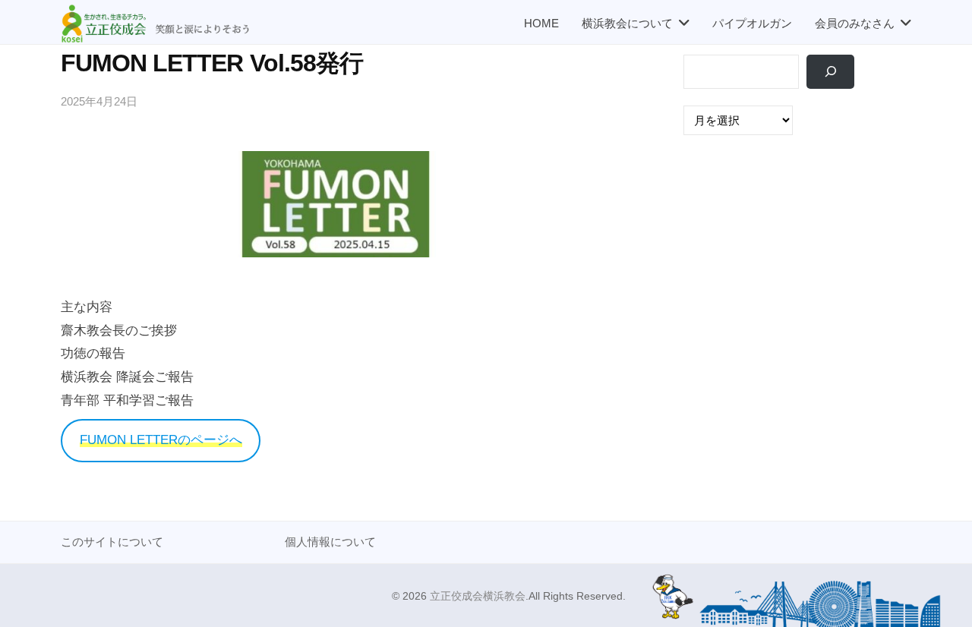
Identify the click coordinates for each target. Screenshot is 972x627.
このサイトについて (112, 541)
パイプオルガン (752, 23)
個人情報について (330, 541)
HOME (541, 23)
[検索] (830, 72)
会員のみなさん (855, 23)
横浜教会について (627, 23)
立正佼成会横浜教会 (477, 596)
